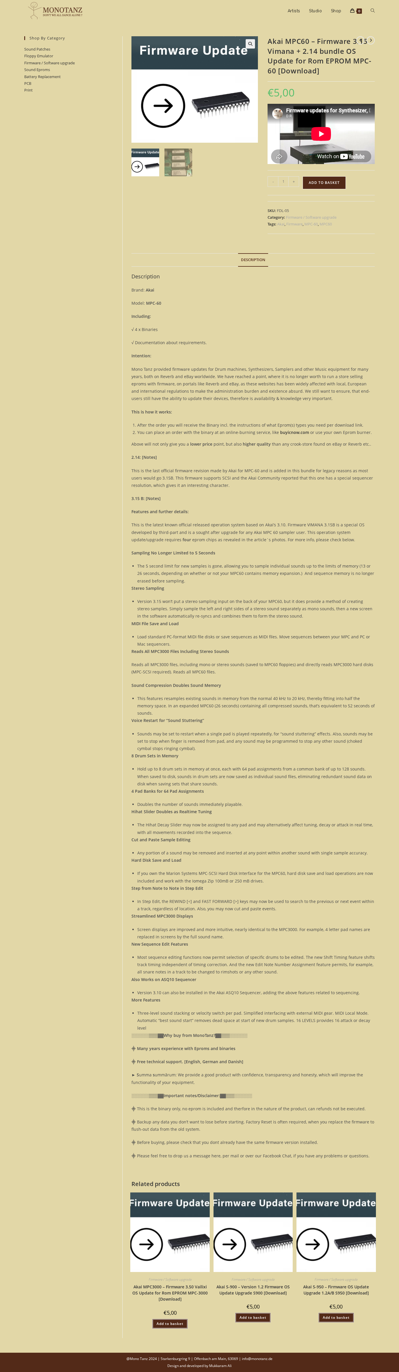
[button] (250, 44)
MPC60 (326, 224)
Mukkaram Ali (220, 1365)
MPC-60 (311, 224)
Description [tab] (253, 259)
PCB (27, 83)
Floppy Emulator (38, 55)
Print (28, 90)
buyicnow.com (294, 432)
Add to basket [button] (170, 1323)
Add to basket (324, 182)
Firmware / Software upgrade (49, 63)
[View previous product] (360, 40)
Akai (280, 224)
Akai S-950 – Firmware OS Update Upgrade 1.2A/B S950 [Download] (336, 1290)
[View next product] (371, 40)
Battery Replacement (42, 76)
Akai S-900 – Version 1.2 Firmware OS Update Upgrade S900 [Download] (253, 1290)
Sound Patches (37, 49)
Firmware (294, 224)
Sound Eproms (37, 69)
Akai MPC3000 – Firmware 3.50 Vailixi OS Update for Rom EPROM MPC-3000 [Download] (170, 1293)
